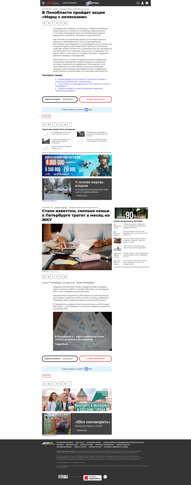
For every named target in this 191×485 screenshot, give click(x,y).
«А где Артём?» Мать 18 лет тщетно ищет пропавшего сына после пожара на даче (135, 262)
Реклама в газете (72, 444)
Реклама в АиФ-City (123, 444)
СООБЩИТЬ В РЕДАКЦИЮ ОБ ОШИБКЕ (116, 447)
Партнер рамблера (75, 476)
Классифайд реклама (64, 447)
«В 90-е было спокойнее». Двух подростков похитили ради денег (134, 247)
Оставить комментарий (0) (95, 99)
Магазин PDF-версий (94, 442)
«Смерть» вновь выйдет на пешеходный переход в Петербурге (61, 141)
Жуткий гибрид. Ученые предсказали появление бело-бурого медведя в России (136, 255)
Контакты (60, 444)
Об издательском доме (65, 442)
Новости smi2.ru (49, 201)
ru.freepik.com (54, 271)
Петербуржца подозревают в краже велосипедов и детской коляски (96, 134)
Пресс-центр (80, 442)
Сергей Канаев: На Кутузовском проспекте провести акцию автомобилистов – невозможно (81, 80)
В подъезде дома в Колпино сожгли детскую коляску (61, 133)
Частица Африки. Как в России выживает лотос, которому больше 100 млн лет (135, 233)
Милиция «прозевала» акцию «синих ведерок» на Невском (96, 140)
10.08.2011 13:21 (46, 9)
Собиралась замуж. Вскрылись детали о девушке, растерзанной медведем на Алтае (134, 225)
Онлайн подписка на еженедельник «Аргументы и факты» (123, 442)
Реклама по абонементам (105, 444)
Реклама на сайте (86, 444)
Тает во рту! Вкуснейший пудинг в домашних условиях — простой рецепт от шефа (135, 240)
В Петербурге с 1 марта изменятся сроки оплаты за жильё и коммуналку (79, 338)
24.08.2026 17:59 (47, 207)
